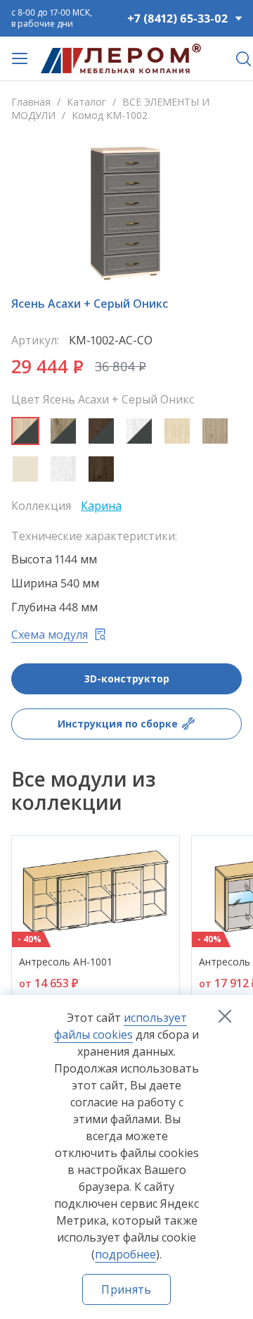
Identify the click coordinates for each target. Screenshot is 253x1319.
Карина (101, 505)
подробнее (125, 1254)
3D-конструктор (126, 678)
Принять (126, 1289)
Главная (31, 101)
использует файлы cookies (120, 1026)
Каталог (86, 101)
